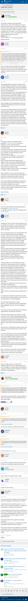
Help (23, 599)
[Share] (25, 21)
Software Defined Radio (13, 561)
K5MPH (7, 479)
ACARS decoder (5, 211)
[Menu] (2, 2)
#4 (26, 137)
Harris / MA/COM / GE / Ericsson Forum (19, 569)
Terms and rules (10, 599)
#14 (26, 496)
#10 (26, 436)
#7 (26, 361)
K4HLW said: (4, 385)
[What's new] (26, 1)
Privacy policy (18, 599)
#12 (26, 473)
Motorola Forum (10, 554)
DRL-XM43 (8, 491)
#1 (26, 20)
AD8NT (5, 583)
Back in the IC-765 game (15, 574)
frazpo (7, 43)
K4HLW (7, 356)
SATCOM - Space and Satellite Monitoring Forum (14, 584)
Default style (5, 597)
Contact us (3, 599)
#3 (26, 81)
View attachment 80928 (7, 424)
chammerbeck (7, 569)
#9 (26, 413)
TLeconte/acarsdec (11, 143)
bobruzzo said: (5, 51)
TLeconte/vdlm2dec (13, 208)
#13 (26, 485)
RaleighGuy (8, 377)
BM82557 (7, 430)
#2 (26, 48)
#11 (26, 460)
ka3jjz (6, 468)
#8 (26, 382)
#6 (26, 220)
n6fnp (5, 554)
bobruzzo (4, 9)
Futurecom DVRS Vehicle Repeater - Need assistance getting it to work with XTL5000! (15, 550)
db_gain (5, 575)
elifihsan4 (6, 561)
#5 (26, 204)
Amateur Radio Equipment (13, 575)
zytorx (7, 132)
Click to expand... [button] (14, 63)
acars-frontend (12, 451)
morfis (7, 76)
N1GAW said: (4, 416)
